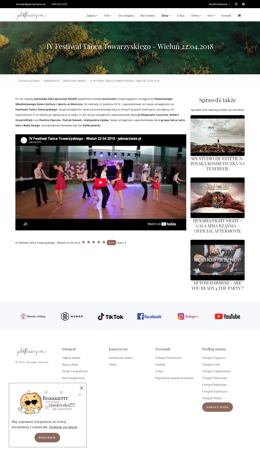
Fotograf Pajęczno (213, 358)
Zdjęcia (91, 15)
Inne (210, 15)
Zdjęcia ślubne (71, 358)
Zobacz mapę (218, 407)
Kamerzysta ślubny (121, 358)
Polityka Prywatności (168, 358)
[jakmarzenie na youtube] (227, 316)
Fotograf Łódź (211, 364)
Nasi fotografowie (73, 378)
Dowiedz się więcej (63, 427)
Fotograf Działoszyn (214, 391)
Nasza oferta (70, 364)
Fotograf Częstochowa (216, 371)
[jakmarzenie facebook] (149, 316)
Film (107, 15)
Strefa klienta (218, 4)
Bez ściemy (148, 15)
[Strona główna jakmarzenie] (31, 15)
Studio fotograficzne (75, 371)
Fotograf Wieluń (212, 398)
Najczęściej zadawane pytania (174, 378)
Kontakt (226, 15)
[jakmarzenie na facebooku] (243, 4)
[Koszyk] (239, 15)
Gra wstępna (126, 15)
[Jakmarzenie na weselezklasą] (32, 316)
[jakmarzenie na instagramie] (236, 4)
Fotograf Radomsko (214, 378)
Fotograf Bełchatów (214, 384)
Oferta (195, 15)
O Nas (180, 15)
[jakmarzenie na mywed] (71, 316)
